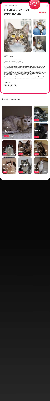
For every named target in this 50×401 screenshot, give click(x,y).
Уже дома (11, 5)
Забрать (6, 136)
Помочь (11, 136)
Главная (5, 5)
